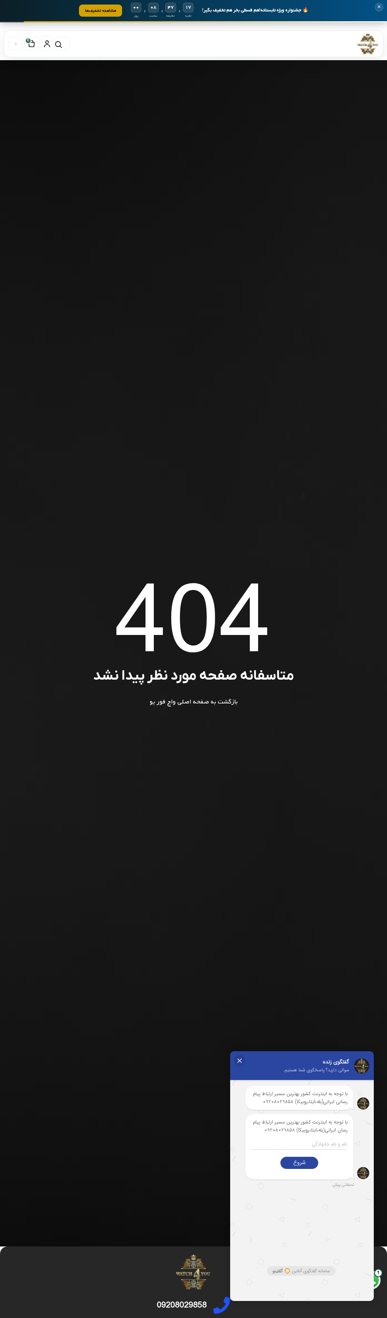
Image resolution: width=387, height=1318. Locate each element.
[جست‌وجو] (62, 43)
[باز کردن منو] (16, 43)
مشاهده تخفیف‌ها (100, 10)
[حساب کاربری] (47, 43)
